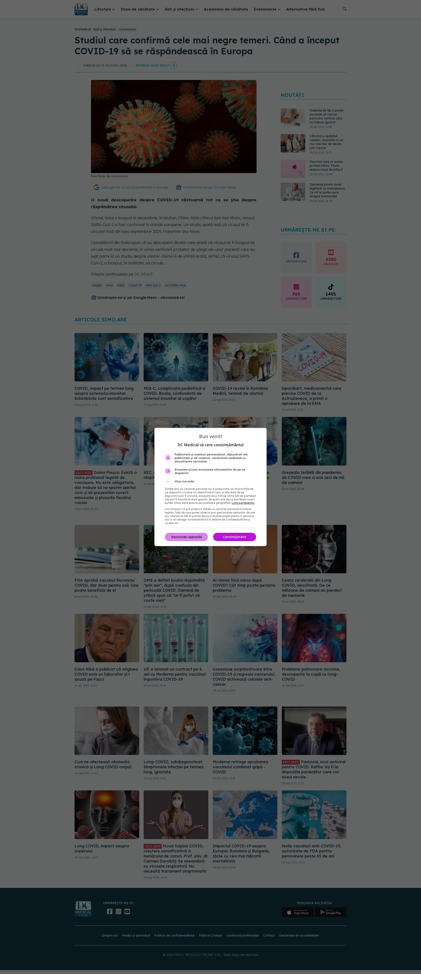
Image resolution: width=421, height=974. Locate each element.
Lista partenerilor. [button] (243, 503)
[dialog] (210, 487)
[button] (210, 481)
